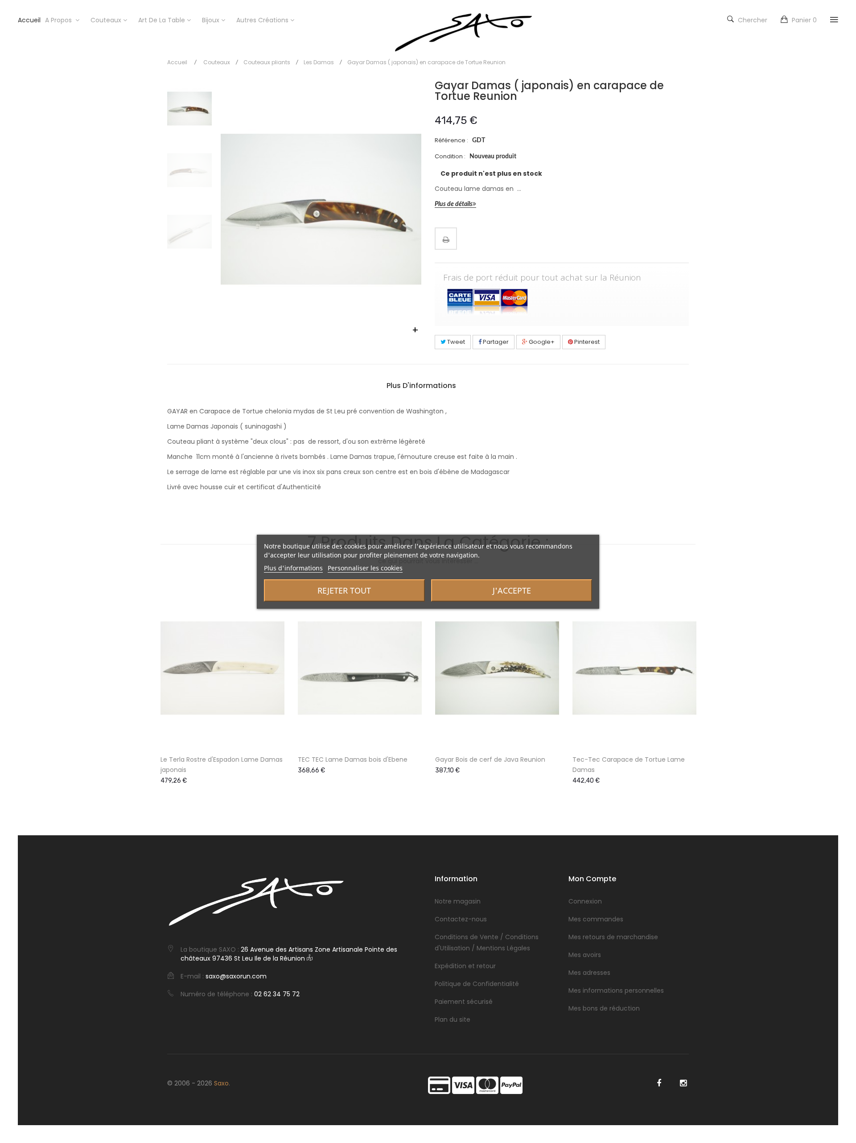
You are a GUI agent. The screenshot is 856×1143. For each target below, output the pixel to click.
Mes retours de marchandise (613, 937)
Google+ (541, 342)
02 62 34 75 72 (277, 994)
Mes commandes (595, 919)
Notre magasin (458, 901)
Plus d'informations (421, 385)
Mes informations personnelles (616, 990)
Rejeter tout (344, 590)
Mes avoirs (584, 954)
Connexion (585, 901)
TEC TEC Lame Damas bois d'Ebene (352, 759)
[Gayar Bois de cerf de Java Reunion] (497, 668)
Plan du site (452, 1019)
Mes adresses (589, 972)
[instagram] (683, 1083)
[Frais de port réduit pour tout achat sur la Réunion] (561, 301)
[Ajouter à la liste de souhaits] (270, 714)
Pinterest (586, 342)
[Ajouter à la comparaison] (270, 733)
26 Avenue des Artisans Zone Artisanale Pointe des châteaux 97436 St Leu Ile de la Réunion (289, 954)
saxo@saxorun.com (236, 976)
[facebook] (658, 1083)
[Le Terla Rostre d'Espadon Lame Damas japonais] (222, 668)
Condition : (450, 156)
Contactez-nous (461, 919)
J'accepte (512, 590)
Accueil (177, 62)
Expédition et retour (465, 965)
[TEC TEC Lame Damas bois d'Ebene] (360, 668)
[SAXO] (463, 32)
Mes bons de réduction (604, 1008)
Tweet (455, 342)
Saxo (221, 1083)
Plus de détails (454, 204)
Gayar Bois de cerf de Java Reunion (490, 759)
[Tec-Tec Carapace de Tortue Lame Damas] (634, 668)
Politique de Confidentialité (477, 983)
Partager (495, 342)
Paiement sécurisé (464, 1001)
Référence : (451, 140)
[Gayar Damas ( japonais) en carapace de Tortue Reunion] (189, 108)
